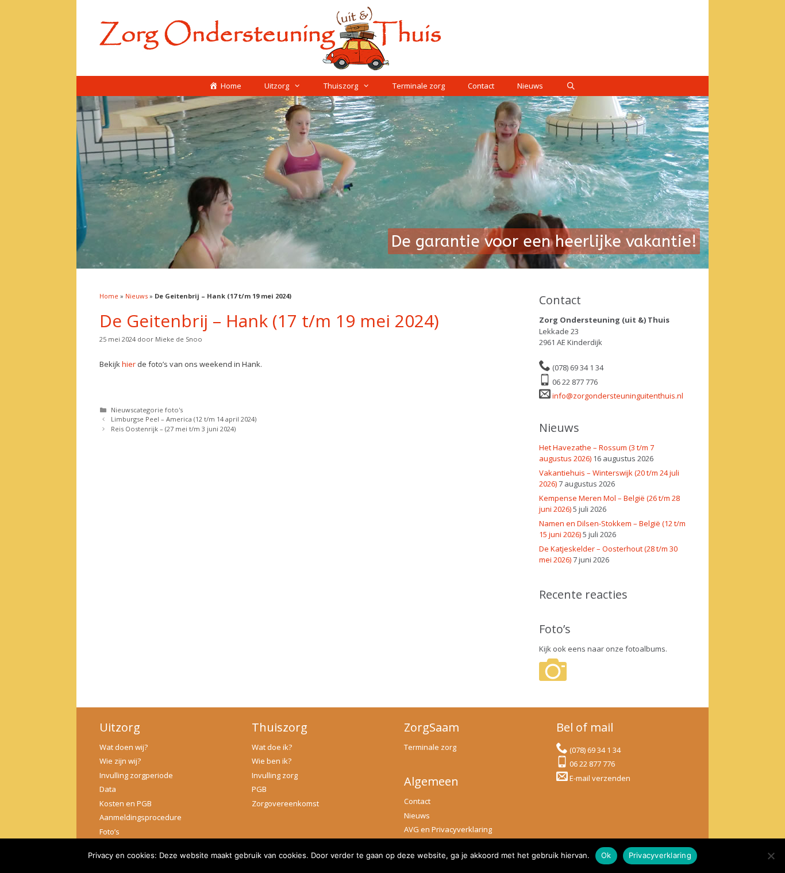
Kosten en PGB (125, 803)
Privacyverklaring (660, 855)
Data (107, 789)
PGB (259, 789)
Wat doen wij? (123, 747)
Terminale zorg (418, 86)
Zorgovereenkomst (285, 803)
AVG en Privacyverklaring (448, 829)
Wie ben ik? (271, 761)
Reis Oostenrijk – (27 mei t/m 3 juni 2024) (173, 428)
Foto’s (109, 831)
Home (108, 296)
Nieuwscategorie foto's (147, 409)
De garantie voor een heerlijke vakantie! (544, 241)
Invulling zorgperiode (136, 775)
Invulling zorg (275, 775)
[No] (770, 855)
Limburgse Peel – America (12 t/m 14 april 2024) (183, 419)
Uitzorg (276, 86)
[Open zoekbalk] (571, 86)
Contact (481, 86)
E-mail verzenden (599, 778)
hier (129, 364)
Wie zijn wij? (120, 761)
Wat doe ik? (272, 747)
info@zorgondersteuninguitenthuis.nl (617, 395)
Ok (606, 855)
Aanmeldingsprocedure (140, 817)
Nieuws (530, 86)
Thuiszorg (341, 86)
